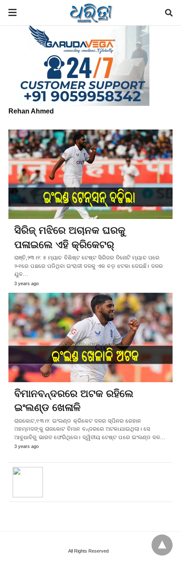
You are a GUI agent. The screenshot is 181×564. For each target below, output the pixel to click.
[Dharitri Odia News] (91, 13)
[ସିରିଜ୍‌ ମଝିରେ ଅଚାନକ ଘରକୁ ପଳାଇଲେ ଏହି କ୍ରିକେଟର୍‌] (90, 174)
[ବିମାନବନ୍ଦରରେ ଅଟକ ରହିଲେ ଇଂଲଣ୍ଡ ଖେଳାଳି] (90, 337)
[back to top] (162, 545)
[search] (169, 13)
